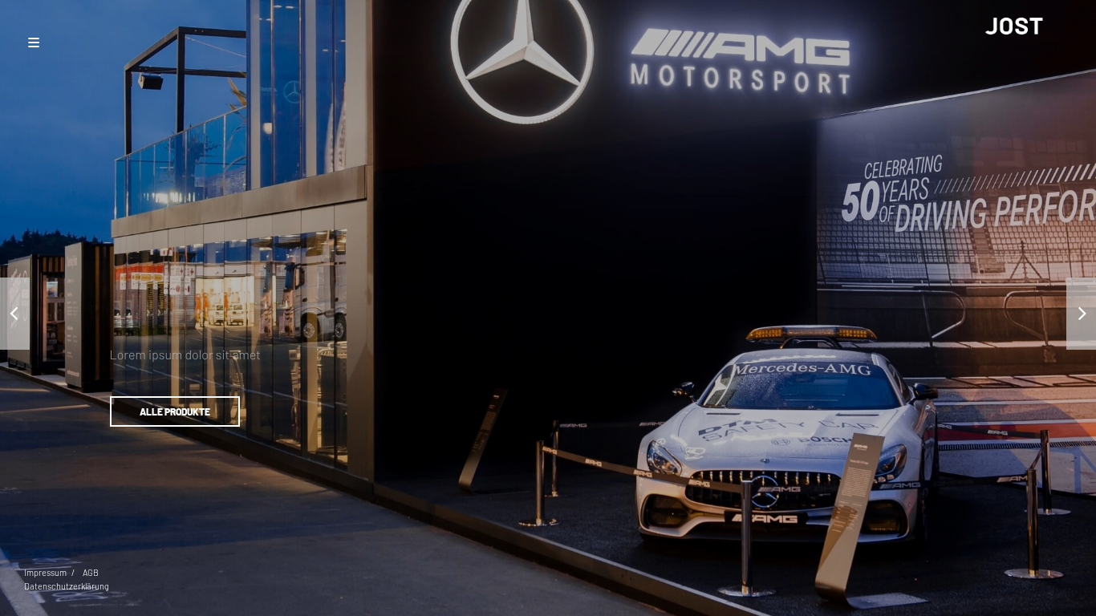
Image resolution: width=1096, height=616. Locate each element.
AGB (91, 572)
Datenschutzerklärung (66, 586)
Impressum (45, 572)
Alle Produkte (175, 411)
